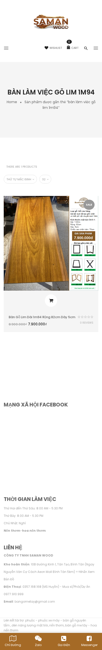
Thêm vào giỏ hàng (51, 300)
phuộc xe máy (49, 620)
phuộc (30, 620)
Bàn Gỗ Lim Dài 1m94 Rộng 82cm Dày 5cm (42, 317)
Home (12, 101)
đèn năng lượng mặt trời (30, 625)
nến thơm (56, 625)
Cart (73, 48)
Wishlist (56, 48)
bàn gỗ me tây (76, 625)
